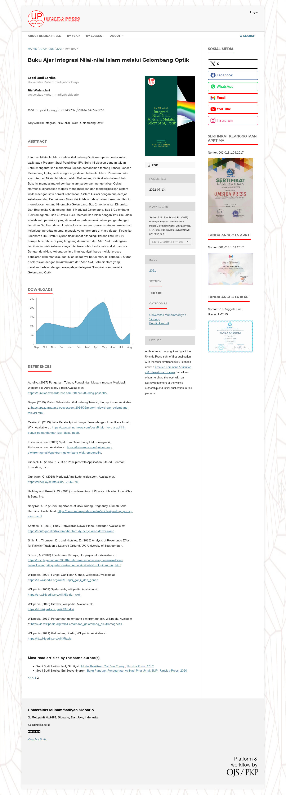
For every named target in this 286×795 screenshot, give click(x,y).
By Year (73, 35)
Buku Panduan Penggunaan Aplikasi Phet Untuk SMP (122, 670)
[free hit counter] (34, 732)
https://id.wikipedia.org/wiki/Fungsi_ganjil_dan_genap (63, 580)
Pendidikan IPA (159, 323)
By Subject (95, 35)
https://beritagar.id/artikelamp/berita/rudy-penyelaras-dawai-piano (71, 531)
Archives (47, 48)
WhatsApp (225, 86)
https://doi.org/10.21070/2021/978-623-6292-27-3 (70, 110)
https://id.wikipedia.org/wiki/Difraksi (51, 609)
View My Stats (37, 739)
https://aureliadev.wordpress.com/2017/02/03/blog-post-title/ (67, 393)
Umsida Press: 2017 (140, 666)
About (115, 35)
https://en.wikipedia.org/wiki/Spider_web (54, 594)
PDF (154, 165)
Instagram (225, 120)
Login (254, 12)
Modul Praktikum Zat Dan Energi (103, 666)
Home (32, 48)
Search (248, 35)
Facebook (225, 75)
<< (29, 677)
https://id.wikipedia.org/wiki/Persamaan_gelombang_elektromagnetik (76, 624)
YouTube (224, 109)
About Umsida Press (44, 35)
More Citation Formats (167, 241)
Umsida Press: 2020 (173, 670)
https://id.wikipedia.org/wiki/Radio (50, 638)
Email (221, 98)
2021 (59, 48)
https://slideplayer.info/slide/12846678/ (53, 481)
